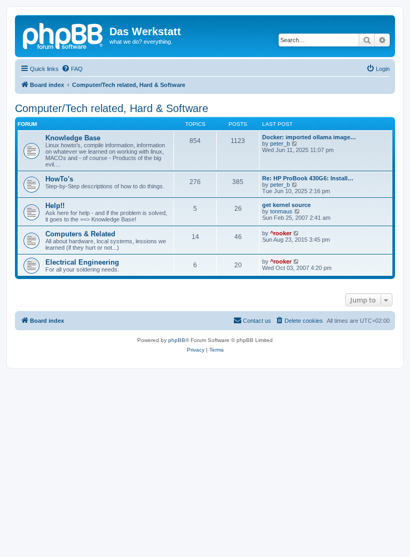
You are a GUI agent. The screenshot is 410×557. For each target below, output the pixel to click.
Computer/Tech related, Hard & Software (111, 108)
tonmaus (281, 211)
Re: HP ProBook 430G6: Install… (307, 178)
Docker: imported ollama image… (309, 137)
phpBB (176, 340)
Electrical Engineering (82, 262)
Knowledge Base (72, 138)
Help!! (55, 206)
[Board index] (63, 35)
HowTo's (59, 179)
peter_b (280, 143)
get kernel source (286, 205)
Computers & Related (80, 234)
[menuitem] (72, 68)
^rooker (280, 233)
